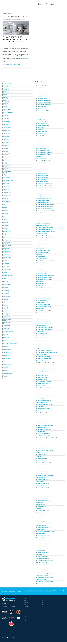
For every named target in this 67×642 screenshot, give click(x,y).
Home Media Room (6, 221)
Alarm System (5, 213)
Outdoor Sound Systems (40, 431)
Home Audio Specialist (40, 554)
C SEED (4, 302)
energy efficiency (6, 332)
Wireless (4, 278)
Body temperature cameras (8, 275)
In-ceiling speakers (6, 225)
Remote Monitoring (6, 196)
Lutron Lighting (39, 439)
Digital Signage (39, 410)
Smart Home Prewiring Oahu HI (43, 408)
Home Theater (5, 88)
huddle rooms (5, 281)
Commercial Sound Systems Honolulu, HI (45, 581)
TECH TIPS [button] (46, 4)
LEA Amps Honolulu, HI (42, 454)
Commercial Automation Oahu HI (44, 221)
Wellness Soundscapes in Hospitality (44, 104)
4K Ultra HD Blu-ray (6, 237)
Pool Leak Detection (41, 146)
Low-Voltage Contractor (7, 127)
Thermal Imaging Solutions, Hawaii (44, 500)
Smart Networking (6, 272)
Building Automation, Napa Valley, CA (45, 198)
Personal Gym (5, 287)
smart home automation (7, 311)
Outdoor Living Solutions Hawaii (44, 304)
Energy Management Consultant (8, 113)
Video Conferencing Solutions (8, 112)
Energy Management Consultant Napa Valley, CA (46, 204)
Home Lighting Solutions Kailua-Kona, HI (45, 329)
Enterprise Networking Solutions (42, 225)
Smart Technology (6, 266)
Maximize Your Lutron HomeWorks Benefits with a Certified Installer (15, 17)
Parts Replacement (6, 195)
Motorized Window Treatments (8, 110)
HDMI (4, 150)
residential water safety (7, 358)
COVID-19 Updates (39, 502)
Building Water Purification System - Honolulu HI (46, 564)
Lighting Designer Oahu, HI (43, 175)
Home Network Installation (7, 233)
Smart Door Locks (6, 243)
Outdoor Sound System (7, 172)
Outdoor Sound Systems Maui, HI (44, 433)
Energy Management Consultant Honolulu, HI (46, 210)
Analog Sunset (5, 162)
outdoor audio (5, 299)
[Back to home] (2, 4)
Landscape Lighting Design (7, 364)
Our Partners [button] (40, 4)
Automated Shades (6, 263)
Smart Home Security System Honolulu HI (45, 260)
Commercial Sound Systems (41, 579)
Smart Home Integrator (7, 319)
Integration (5, 228)
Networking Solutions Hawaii (43, 506)
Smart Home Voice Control (42, 135)
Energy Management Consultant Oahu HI (45, 206)
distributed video (6, 248)
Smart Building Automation (7, 181)
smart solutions (5, 334)
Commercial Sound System (41, 354)
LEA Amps (38, 452)
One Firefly (54, 637)
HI (36, 583)
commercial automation (7, 121)
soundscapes (5, 346)
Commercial (26, 604)
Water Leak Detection (40, 464)
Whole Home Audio (6, 160)
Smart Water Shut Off (6, 284)
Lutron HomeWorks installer (23, 58)
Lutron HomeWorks (8, 64)
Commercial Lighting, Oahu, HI (43, 483)
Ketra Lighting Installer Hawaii (43, 421)
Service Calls (5, 198)
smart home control (6, 313)
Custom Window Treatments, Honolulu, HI (45, 289)
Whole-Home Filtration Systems (42, 423)
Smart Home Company (7, 169)
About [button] (25, 600)
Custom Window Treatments (43, 125)
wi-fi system (5, 317)
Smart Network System (7, 270)
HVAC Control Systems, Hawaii (43, 491)
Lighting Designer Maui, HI (42, 179)
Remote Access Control (42, 87)
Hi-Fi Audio (5, 207)
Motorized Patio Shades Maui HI (43, 446)
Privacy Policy (63, 637)
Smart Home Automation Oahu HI (44, 154)
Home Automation (6, 144)
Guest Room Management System (42, 566)
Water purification (6, 335)
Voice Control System (40, 308)
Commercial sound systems (8, 344)
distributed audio (6, 246)
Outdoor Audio (5, 107)
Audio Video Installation (40, 516)
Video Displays (5, 151)
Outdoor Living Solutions (40, 302)
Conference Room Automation (41, 312)
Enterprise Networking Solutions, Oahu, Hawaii (46, 231)
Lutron (4, 95)
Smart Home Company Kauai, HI (43, 252)
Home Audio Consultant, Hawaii (43, 337)
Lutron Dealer (38, 508)
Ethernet (4, 190)
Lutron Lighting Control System (42, 473)
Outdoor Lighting (6, 139)
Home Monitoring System (40, 398)
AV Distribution (5, 222)
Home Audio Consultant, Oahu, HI (44, 339)
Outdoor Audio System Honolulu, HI (44, 462)
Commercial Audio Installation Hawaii (44, 235)
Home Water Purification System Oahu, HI (45, 573)
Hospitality (27, 606)
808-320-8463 (4, 603)
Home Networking (6, 163)
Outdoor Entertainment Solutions (44, 110)
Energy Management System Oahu (44, 391)
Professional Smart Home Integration (44, 102)
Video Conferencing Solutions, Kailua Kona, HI (46, 187)
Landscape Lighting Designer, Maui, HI (45, 277)
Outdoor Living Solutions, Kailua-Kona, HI (45, 531)
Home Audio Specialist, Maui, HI (43, 556)
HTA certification (6, 254)
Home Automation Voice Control (42, 575)
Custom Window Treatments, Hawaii (44, 287)
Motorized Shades (6, 91)
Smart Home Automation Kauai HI (44, 150)
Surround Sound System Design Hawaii (45, 560)
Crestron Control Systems (42, 131)
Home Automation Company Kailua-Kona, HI (46, 396)
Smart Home (5, 97)
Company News (39, 246)
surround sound (5, 145)
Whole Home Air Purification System (42, 360)
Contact (25, 618)
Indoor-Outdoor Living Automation (44, 100)
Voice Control (5, 116)
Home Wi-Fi (5, 234)
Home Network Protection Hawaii (44, 548)
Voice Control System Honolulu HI (44, 310)
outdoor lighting (5, 305)
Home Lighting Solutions (40, 325)
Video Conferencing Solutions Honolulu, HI (45, 183)
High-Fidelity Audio (6, 267)
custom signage (6, 369)
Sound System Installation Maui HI (44, 387)
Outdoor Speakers (6, 166)
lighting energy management (8, 331)
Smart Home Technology (7, 104)
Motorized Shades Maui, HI (43, 375)
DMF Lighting (40, 108)
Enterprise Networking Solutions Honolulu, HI (46, 227)
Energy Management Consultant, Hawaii (45, 350)
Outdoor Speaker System (7, 240)
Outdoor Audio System (7, 165)
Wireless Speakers (6, 269)
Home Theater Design (7, 199)
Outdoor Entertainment (7, 109)
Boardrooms (27, 608)
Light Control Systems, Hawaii (43, 487)
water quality (5, 340)
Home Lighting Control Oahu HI (43, 214)
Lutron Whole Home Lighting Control (43, 435)
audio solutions (5, 347)
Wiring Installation (6, 125)
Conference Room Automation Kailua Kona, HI (46, 316)
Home (25, 598)
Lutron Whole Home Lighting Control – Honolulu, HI (47, 437)
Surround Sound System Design (42, 558)
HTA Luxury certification (7, 255)
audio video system (6, 168)
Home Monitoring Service (7, 242)
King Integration (5, 261)
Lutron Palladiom (39, 456)
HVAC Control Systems (40, 489)
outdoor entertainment (7, 301)
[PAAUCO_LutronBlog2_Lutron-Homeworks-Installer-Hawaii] (16, 28)
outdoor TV (5, 304)
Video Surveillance (6, 252)
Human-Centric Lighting (40, 477)
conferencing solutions (7, 184)
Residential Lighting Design (41, 379)
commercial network (6, 316)
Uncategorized (38, 156)
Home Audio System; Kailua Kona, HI (44, 514)
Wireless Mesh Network (7, 231)
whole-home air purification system (9, 329)
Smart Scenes (5, 193)
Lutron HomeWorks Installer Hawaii (19, 19)
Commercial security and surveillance (9, 273)
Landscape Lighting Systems (43, 85)
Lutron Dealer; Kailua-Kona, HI (43, 510)
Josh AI (4, 258)
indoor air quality (6, 328)
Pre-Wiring (5, 157)
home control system (6, 314)
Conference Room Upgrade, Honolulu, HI (45, 416)
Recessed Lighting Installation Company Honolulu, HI (47, 371)
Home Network (5, 148)
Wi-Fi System (5, 320)
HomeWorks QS (6, 355)
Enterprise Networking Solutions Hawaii (45, 229)
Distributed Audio (6, 295)
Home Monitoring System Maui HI (44, 400)
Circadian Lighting (6, 118)
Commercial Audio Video (7, 92)
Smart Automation (6, 136)
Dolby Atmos (5, 147)
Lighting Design (5, 103)
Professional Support (6, 130)
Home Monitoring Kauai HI (42, 256)
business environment (7, 349)
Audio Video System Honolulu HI (44, 271)
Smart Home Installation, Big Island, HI (45, 296)
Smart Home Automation (7, 83)
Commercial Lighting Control (41, 402)
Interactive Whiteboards (7, 230)
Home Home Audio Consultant (8, 175)
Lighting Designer (6, 98)
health (4, 341)
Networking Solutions (40, 504)
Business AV (5, 224)
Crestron (4, 100)
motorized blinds (6, 372)
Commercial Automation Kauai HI (44, 223)
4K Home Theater (6, 236)
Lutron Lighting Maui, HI (42, 441)
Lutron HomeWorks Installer (8, 19)
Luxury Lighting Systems (42, 98)
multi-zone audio (6, 310)
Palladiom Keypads (6, 189)
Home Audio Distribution (40, 158)
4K (3, 216)
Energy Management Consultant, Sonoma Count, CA (47, 352)
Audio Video (5, 264)
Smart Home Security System (41, 258)
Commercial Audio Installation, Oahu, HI (45, 237)
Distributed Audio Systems (42, 114)
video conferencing (6, 325)
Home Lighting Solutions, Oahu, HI (44, 527)
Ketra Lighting (40, 129)
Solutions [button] (25, 610)
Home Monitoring (6, 249)
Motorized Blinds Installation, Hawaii (44, 496)
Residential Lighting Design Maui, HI (44, 381)
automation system (6, 183)
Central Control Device (7, 192)
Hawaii (4, 174)
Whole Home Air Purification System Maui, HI (46, 362)
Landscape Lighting (6, 133)
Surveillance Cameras (7, 245)
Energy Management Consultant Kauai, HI (45, 208)
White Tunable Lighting (7, 171)
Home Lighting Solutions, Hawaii (44, 535)
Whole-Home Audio (6, 142)
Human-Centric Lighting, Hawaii (43, 479)
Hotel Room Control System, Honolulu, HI (45, 323)
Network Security (6, 290)
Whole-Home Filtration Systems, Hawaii (45, 425)
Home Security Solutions (42, 123)
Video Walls (5, 298)
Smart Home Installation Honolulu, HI (44, 298)
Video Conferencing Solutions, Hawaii (45, 185)
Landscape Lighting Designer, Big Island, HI (46, 275)
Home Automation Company (8, 119)
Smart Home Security (7, 251)
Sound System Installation (41, 385)
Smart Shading (5, 124)
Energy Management (6, 177)
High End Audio (5, 159)
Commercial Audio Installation (8, 180)
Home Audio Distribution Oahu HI (44, 162)
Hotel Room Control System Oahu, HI (44, 321)
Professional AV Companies (43, 121)
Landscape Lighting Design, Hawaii (44, 471)
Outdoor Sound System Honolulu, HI (44, 264)
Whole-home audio (6, 323)
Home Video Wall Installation (43, 96)
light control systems (6, 375)
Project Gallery (52, 4)
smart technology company (7, 373)
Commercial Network (6, 322)
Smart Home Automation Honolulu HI (44, 152)
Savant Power (40, 89)
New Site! (4, 378)
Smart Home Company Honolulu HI (44, 250)
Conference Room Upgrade (41, 414)
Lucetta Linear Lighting (42, 106)
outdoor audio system (7, 308)
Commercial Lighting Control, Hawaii (44, 523)
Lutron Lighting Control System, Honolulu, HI (46, 475)
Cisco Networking (41, 133)
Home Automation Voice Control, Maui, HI (45, 577)
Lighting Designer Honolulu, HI (43, 177)
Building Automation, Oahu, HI (43, 200)
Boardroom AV (5, 115)
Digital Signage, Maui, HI (42, 412)
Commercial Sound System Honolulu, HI (45, 356)
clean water (5, 338)
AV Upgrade (5, 210)
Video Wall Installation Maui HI (43, 552)
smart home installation (7, 257)
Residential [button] (26, 602)
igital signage (5, 367)
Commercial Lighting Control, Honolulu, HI (45, 404)
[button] (33, 632)
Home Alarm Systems (42, 144)
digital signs (5, 370)
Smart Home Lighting (16, 64)
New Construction (6, 156)
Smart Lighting (5, 94)
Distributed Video (6, 293)
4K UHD (4, 260)
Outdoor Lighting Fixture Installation (44, 94)
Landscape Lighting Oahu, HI (43, 333)
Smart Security (5, 106)
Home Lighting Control (7, 101)
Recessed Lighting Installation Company (10, 343)
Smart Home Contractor (40, 537)
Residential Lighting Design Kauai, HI (44, 383)
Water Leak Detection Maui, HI (43, 466)
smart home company (7, 352)
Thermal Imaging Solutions (41, 498)
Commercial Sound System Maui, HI (44, 358)
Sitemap (58, 637)
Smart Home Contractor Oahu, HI (44, 539)
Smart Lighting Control (7, 89)
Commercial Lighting (6, 122)
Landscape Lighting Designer (8, 178)
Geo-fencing (5, 219)
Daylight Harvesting (6, 153)
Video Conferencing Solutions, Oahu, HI (45, 189)
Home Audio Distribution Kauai (43, 160)
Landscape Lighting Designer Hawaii (44, 279)
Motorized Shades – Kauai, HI (43, 377)
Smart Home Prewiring (40, 406)
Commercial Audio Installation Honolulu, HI (45, 239)
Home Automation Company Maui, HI (44, 346)
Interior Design (5, 154)
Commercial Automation (7, 85)
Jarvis (4, 204)
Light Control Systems (40, 485)
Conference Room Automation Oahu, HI (45, 314)
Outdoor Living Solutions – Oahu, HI (44, 306)
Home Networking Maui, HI (42, 283)
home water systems (6, 337)
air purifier (4, 326)
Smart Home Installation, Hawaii (43, 300)
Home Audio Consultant (40, 335)
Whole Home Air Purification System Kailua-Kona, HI (47, 364)
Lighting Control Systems (42, 119)
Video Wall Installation (7, 296)
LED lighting (5, 376)
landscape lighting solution (7, 307)
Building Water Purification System (42, 562)
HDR (4, 239)
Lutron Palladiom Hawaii (42, 458)
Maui (4, 361)
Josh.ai (39, 139)
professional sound (6, 350)
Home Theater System (7, 201)
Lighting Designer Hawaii (42, 173)
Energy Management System (41, 389)
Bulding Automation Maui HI (43, 196)
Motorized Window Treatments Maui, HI (45, 450)
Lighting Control (5, 86)
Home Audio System (40, 512)
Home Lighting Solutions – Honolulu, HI (45, 327)
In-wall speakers (6, 227)
